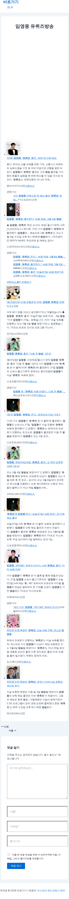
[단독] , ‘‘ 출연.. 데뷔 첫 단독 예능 (32, 158)
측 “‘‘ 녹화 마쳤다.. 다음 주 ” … (39, 391)
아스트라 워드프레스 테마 (51, 890)
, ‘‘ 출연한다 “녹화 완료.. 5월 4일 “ (34, 219)
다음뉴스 (29, 185)
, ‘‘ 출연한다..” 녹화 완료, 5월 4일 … (39, 264)
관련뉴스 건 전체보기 (19, 282)
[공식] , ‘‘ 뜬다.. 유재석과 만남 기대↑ (34, 414)
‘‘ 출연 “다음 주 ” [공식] (29, 353)
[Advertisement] (34, 66)
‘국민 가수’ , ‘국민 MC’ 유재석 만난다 (36, 607)
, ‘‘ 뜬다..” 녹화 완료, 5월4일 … (39, 256)
